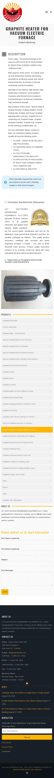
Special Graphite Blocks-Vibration (15, 346)
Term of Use (6, 743)
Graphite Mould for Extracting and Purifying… (19, 436)
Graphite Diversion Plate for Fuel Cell (16, 455)
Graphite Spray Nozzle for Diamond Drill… (19, 442)
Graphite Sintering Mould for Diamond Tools (19, 404)
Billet (4, 481)
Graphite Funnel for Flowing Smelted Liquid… (19, 468)
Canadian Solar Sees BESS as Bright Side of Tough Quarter (26, 693)
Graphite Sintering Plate (11, 449)
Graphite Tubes (8, 372)
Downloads (6, 751)
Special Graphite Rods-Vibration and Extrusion (20, 359)
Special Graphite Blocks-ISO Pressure (17, 340)
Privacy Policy (7, 747)
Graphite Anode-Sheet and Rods (15, 365)
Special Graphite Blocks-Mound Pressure (18, 353)
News (4, 686)
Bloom (5, 487)
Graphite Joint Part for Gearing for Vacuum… (19, 417)
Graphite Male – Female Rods (14, 333)
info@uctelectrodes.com (17, 653)
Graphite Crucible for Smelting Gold (16, 462)
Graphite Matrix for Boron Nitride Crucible (18, 391)
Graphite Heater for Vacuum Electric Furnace (19, 430)
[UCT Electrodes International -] (12, 12)
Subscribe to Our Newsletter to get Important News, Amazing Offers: (24, 724)
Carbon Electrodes (10, 327)
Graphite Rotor (8, 378)
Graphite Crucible (9, 385)
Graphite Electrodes (10, 321)
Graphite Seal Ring (10, 410)
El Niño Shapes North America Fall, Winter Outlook (22, 701)
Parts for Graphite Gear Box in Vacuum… (18, 423)
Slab (4, 494)
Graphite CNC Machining (12, 500)
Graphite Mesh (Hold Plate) (13, 397)
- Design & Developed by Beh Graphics (27, 769)
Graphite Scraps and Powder (13, 474)
